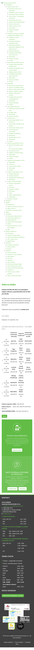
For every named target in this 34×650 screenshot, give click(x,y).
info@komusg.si (7, 514)
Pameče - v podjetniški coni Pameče (12, 561)
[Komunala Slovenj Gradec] (8, 2)
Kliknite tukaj (17, 450)
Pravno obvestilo (19, 642)
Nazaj (4, 416)
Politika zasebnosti (8, 642)
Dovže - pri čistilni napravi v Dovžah (12, 563)
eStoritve (22, 489)
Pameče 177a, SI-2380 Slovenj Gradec (13, 506)
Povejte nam (12, 489)
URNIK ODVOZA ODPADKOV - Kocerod (13, 595)
